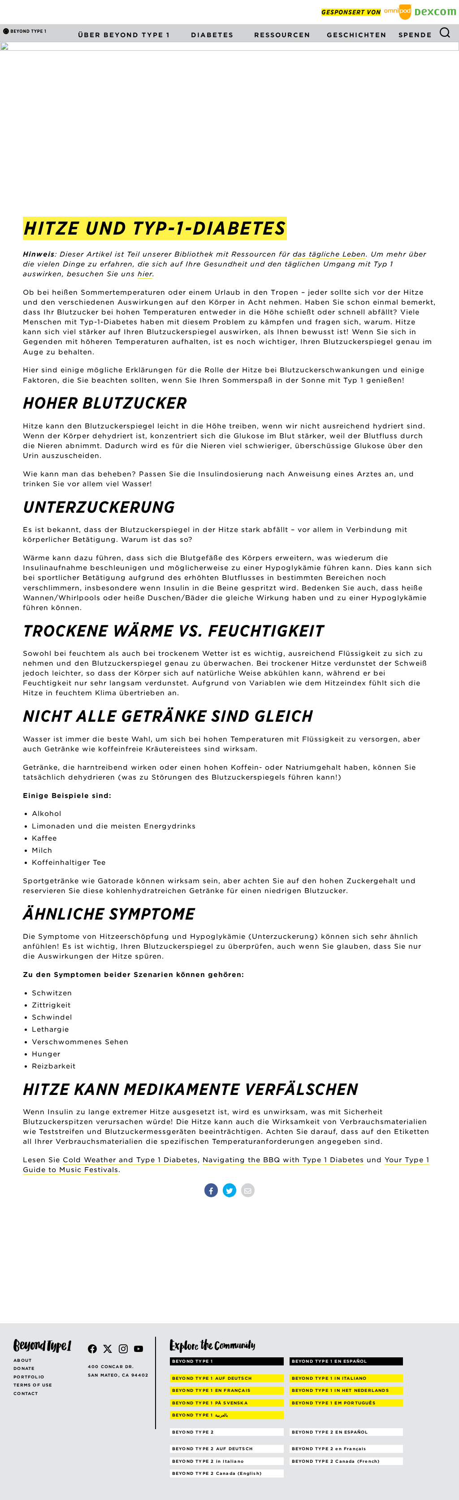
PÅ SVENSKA (210, 1402)
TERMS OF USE (32, 1384)
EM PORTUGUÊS (334, 1402)
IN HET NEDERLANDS (340, 1390)
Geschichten (357, 35)
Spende (415, 35)
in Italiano (208, 1461)
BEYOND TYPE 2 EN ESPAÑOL (330, 1432)
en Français (329, 1448)
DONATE (24, 1368)
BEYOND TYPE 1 (192, 1361)
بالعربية (200, 1415)
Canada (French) (336, 1461)
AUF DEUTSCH (212, 1378)
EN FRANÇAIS (211, 1390)
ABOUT (22, 1360)
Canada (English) (217, 1473)
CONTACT (25, 1393)
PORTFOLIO (28, 1376)
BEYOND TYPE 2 (193, 1432)
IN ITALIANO (329, 1378)
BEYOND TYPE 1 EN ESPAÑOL (330, 1361)
